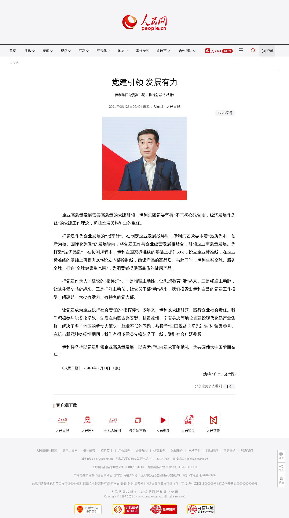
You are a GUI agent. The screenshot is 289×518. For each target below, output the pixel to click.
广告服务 (124, 450)
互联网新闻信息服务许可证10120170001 (118, 467)
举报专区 (142, 50)
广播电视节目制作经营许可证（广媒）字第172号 (105, 475)
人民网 (14, 63)
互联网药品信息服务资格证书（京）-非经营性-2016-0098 (178, 475)
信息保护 (229, 450)
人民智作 (213, 430)
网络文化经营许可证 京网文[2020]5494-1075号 (113, 483)
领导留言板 (137, 430)
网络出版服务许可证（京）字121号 (169, 483)
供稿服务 (159, 450)
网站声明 (194, 450)
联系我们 (247, 450)
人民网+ (87, 430)
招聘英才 (107, 450)
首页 (12, 50)
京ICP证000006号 (205, 483)
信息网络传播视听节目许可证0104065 (56, 483)
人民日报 (62, 430)
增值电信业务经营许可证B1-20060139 (172, 467)
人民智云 (188, 430)
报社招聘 (89, 450)
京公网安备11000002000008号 (238, 483)
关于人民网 (70, 450)
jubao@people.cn (197, 458)
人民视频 (163, 430)
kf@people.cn (104, 458)
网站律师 (212, 450)
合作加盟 (142, 450)
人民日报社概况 (46, 450)
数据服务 (177, 450)
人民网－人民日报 (166, 106)
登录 (270, 50)
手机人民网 (112, 430)
